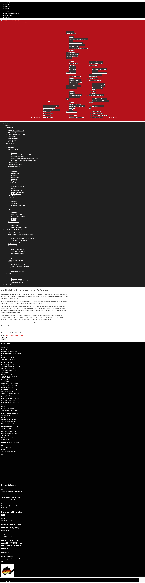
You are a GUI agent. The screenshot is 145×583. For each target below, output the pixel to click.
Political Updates (48, 117)
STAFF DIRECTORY (113, 117)
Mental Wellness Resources (96, 95)
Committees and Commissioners (51, 110)
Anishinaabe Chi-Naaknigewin (51, 106)
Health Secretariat (71, 73)
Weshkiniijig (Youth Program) (76, 117)
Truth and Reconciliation (98, 86)
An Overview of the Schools (99, 73)
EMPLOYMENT (9, 15)
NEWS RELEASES (9, 17)
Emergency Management (75, 95)
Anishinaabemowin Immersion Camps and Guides (24, 158)
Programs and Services (75, 80)
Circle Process (73, 115)
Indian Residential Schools (96, 62)
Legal (67, 99)
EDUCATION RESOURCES (12, 13)
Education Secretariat (72, 56)
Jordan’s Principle (73, 84)
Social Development (71, 112)
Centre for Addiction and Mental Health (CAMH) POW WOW (11, 527)
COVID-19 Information (75, 76)
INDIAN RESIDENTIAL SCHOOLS (96, 57)
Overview (71, 37)
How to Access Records (98, 106)
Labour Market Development (73, 86)
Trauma (94, 91)
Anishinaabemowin (71, 33)
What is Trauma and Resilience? (100, 101)
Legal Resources (96, 111)
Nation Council (47, 115)
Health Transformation (75, 82)
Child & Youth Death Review (77, 106)
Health (94, 89)
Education (72, 65)
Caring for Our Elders (75, 104)
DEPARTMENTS (74, 27)
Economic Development (72, 54)
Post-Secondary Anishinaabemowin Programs (23, 160)
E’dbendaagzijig (73, 63)
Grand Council (47, 111)
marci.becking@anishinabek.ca (14, 335)
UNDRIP (71, 110)
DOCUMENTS (8, 11)
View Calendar (5, 552)
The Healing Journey (97, 113)
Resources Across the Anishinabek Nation (22, 155)
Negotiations (72, 71)
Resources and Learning (95, 80)
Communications (70, 52)
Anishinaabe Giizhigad (49, 108)
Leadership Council (48, 113)
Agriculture (72, 93)
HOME (32, 117)
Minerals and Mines (74, 97)
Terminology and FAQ (97, 117)
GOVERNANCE (51, 101)
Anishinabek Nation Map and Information (22, 238)
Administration (70, 32)
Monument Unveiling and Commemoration (20, 242)
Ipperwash (72, 108)
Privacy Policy (8, 581)
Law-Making (72, 69)
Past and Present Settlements (100, 115)
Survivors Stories (93, 78)
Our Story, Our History (97, 88)
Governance (69, 58)
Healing (94, 93)
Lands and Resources (71, 88)
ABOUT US (37, 117)
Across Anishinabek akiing (76, 43)
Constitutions (72, 67)
